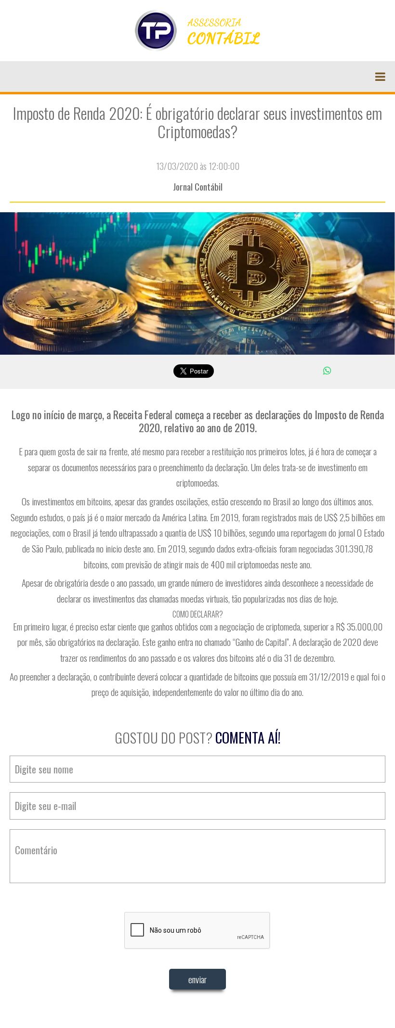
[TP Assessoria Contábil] (197, 29)
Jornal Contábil (198, 186)
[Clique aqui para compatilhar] (327, 370)
